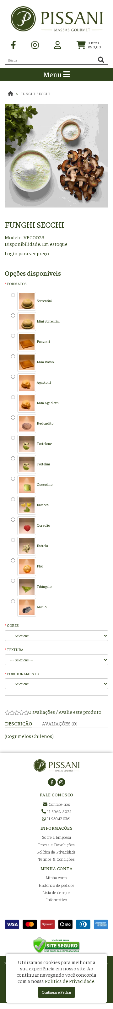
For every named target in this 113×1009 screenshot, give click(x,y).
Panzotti (43, 341)
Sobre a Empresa (56, 837)
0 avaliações (41, 711)
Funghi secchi (35, 93)
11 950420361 (58, 818)
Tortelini (43, 463)
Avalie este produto (80, 711)
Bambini (42, 504)
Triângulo (43, 586)
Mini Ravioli (46, 361)
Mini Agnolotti (47, 402)
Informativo (56, 899)
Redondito (44, 423)
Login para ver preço (27, 253)
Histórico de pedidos (57, 885)
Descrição (18, 723)
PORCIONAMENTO (23, 673)
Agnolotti (43, 382)
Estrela (42, 545)
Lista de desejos (56, 892)
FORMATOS (16, 283)
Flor (39, 565)
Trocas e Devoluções (56, 844)
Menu (53, 74)
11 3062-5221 (59, 811)
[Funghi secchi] (56, 156)
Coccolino (44, 484)
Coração (43, 525)
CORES (13, 625)
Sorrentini (44, 300)
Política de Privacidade (56, 851)
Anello (41, 606)
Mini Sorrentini (48, 320)
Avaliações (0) (60, 723)
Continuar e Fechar (56, 992)
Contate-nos (58, 804)
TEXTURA (15, 649)
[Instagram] (35, 44)
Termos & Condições (56, 859)
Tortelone (44, 443)
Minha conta (57, 877)
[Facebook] (13, 44)
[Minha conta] (57, 44)
